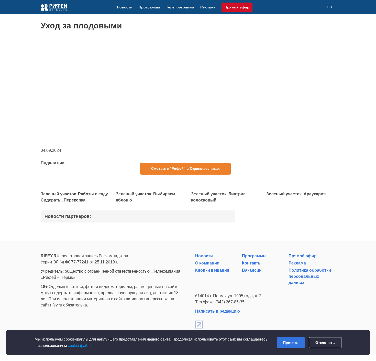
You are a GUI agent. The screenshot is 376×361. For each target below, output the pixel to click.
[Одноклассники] (315, 7)
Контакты (252, 263)
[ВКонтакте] (302, 7)
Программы (149, 7)
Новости (124, 7)
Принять (290, 343)
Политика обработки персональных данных (310, 276)
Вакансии (252, 270)
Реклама (207, 7)
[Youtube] (308, 7)
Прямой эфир (237, 7)
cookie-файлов (81, 345)
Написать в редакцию (217, 311)
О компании (207, 263)
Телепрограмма (180, 7)
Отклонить (325, 343)
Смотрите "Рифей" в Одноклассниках (185, 168)
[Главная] (54, 7)
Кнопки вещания (212, 270)
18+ (329, 7)
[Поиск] (321, 7)
